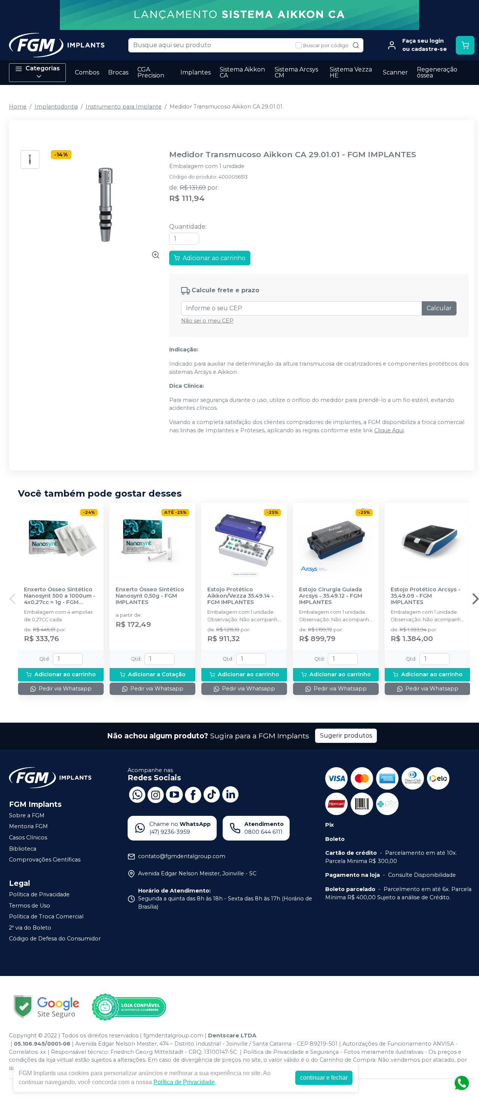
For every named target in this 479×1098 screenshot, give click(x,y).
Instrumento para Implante (124, 106)
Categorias (42, 68)
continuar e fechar (324, 1077)
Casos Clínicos (28, 837)
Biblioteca (22, 848)
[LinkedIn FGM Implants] (230, 794)
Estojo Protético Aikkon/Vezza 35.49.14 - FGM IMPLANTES (240, 596)
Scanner (395, 72)
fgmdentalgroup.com (173, 1035)
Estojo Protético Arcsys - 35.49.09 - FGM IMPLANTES (425, 596)
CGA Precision (150, 72)
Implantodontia (56, 106)
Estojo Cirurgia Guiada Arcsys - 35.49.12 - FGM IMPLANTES (330, 596)
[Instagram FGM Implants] (155, 794)
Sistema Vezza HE (351, 72)
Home (18, 106)
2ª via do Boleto (30, 927)
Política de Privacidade (39, 894)
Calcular (439, 308)
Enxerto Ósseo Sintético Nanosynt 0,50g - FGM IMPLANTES (150, 596)
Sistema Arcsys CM (296, 72)
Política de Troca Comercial (46, 916)
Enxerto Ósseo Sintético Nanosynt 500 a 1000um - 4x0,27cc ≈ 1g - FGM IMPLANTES (59, 596)
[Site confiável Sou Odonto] (128, 1007)
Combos (87, 72)
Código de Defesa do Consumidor (55, 939)
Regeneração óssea (437, 72)
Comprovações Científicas (44, 859)
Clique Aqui (389, 430)
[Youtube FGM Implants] (174, 794)
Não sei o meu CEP (207, 320)
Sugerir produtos (346, 735)
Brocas (118, 72)
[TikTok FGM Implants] (211, 794)
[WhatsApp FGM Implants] (137, 794)
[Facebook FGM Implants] (193, 794)
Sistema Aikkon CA (242, 72)
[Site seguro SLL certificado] (46, 1007)
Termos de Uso (29, 905)
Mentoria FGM (28, 826)
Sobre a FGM (27, 815)
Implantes (195, 72)
